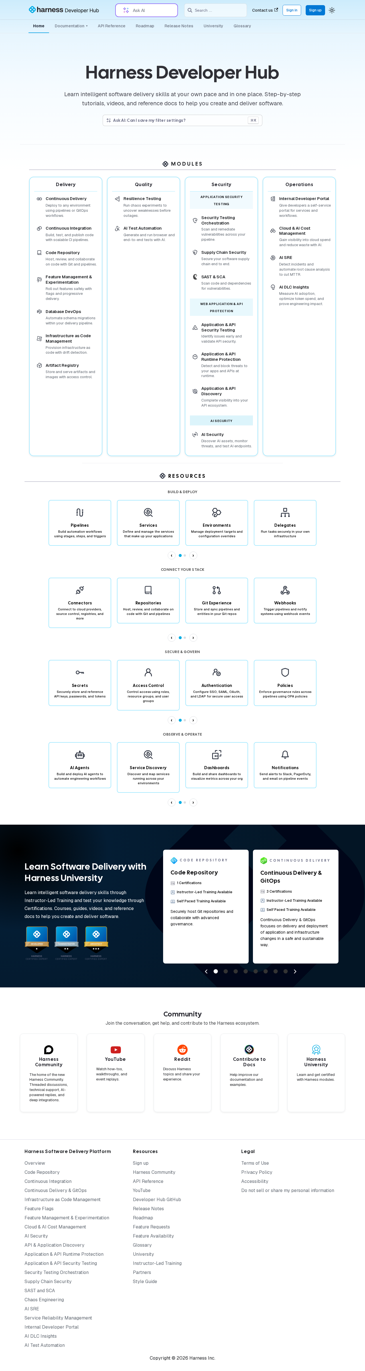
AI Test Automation (45, 1345)
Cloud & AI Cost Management (55, 1227)
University (213, 25)
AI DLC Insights (41, 1336)
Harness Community (154, 1172)
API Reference (111, 25)
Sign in (291, 10)
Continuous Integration (48, 1181)
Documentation (71, 25)
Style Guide (145, 1281)
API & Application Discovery (54, 1245)
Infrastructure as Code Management (63, 1200)
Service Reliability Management (58, 1318)
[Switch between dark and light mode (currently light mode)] (331, 10)
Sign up (315, 10)
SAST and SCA (40, 1291)
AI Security (36, 1236)
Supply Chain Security (48, 1281)
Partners (142, 1272)
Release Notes (179, 25)
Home (38, 25)
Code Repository (42, 1172)
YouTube (142, 1190)
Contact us (262, 10)
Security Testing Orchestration (57, 1272)
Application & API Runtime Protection (64, 1254)
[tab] (180, 555)
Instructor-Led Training (157, 1263)
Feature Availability (153, 1236)
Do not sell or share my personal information (287, 1190)
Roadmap (145, 25)
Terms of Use (255, 1163)
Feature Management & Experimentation (67, 1218)
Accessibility (254, 1181)
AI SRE (32, 1309)
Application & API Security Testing (61, 1263)
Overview (35, 1163)
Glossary (242, 25)
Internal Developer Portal (52, 1327)
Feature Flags (39, 1209)
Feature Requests (151, 1227)
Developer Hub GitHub (157, 1200)
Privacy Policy (256, 1172)
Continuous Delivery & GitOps (56, 1190)
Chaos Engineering (44, 1300)
